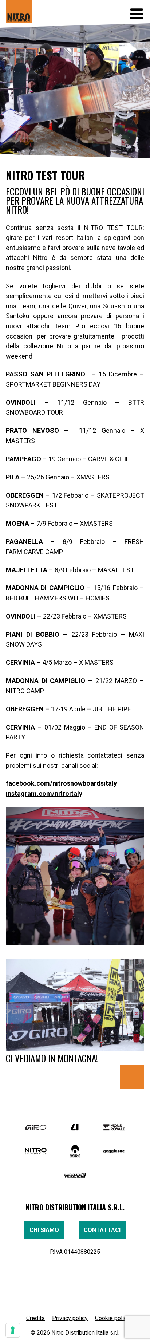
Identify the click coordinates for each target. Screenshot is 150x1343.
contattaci (102, 1230)
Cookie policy (112, 1318)
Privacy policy (70, 1318)
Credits (35, 1318)
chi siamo (44, 1230)
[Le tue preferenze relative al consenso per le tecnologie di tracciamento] (13, 1330)
